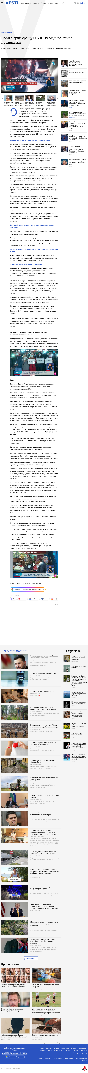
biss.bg (70, 107)
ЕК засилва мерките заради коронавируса (26, 264)
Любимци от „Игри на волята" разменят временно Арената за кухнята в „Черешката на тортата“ (44, 832)
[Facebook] (87, 1063)
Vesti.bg (12, 2)
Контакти (84, 1061)
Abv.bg (42, 1048)
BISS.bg (50, 1050)
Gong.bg (56, 1048)
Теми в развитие (6, 32)
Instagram (56, 599)
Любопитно (54, 3)
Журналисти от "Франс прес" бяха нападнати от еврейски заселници (44, 726)
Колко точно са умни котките (79, 667)
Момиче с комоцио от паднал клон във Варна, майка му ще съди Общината (44, 924)
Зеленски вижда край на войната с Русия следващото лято (44, 657)
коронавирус (37, 583)
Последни (25, 3)
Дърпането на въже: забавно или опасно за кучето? (79, 657)
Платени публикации (81, 1058)
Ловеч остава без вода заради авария (44, 673)
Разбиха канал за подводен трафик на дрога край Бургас (44, 888)
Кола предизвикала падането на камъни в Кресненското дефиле (43, 853)
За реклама (48, 1058)
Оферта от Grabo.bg (35, 693)
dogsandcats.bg (72, 117)
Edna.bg (75, 1053)
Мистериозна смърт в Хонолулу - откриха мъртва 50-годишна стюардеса (43, 941)
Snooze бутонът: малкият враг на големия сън (45, 1036)
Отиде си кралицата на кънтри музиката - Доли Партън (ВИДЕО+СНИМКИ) (79, 745)
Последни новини (14, 651)
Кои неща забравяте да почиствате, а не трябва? (46, 986)
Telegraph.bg (83, 1053)
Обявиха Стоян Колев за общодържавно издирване (77, 92)
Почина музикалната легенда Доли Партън (76, 71)
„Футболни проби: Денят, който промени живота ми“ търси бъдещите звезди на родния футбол (46, 1011)
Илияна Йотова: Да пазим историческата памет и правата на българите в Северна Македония (76, 149)
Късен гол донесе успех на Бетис (77, 734)
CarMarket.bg (42, 1050)
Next (57, 101)
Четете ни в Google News (16, 1057)
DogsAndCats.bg (82, 1048)
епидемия (26, 583)
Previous (2, 101)
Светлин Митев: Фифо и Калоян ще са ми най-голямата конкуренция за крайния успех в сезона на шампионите (44, 872)
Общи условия (58, 1058)
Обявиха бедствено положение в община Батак (43, 761)
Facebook (46, 599)
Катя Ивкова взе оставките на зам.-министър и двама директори (75, 63)
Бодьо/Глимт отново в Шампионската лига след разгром (79, 724)
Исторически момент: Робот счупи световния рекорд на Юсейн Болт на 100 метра (78, 137)
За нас (40, 1058)
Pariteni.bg (84, 1050)
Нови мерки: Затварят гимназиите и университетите (30, 140)
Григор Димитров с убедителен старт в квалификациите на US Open (79, 757)
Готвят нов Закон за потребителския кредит (44, 796)
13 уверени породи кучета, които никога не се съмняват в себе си (77, 113)
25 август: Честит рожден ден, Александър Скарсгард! (12, 1010)
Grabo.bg (76, 1050)
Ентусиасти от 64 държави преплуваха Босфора (79, 693)
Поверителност (68, 1058)
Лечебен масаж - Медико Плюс (42, 691)
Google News (35, 599)
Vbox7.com (49, 1048)
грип (18, 583)
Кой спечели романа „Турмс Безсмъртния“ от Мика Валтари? (14, 1036)
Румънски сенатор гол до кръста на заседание (77, 81)
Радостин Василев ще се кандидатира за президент (40, 814)
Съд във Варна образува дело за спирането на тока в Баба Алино (43, 708)
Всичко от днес (31, 958)
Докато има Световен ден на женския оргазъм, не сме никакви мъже (79, 714)
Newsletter (24, 599)
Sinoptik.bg (68, 1050)
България (35, 3)
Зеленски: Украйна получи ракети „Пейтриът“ (43, 779)
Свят (45, 3)
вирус (12, 583)
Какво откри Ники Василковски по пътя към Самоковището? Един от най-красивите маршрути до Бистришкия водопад (79, 680)
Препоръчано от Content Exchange (52, 1043)
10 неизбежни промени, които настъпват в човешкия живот (13, 986)
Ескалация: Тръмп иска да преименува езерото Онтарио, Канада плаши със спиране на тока (44, 906)
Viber (14, 599)
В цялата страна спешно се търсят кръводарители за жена (43, 743)
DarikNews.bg (65, 1048)
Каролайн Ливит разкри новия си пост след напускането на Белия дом (77, 161)
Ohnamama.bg (58, 1050)
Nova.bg (73, 1048)
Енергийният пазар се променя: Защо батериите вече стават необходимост (77, 103)
